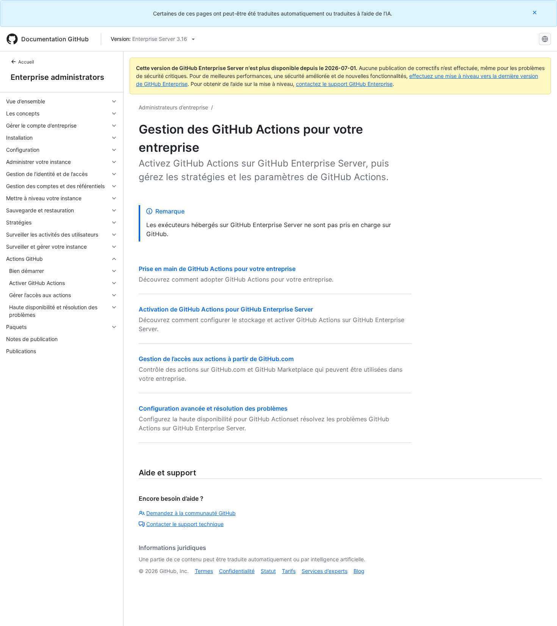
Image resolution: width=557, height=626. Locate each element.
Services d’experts (324, 571)
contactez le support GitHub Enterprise (344, 84)
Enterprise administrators (57, 77)
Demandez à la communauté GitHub (191, 513)
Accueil (26, 62)
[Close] (535, 12)
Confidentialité (237, 571)
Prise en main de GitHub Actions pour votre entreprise (217, 269)
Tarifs (289, 571)
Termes (204, 571)
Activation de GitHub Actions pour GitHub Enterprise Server (226, 309)
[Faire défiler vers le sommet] (540, 609)
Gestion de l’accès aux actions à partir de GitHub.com (216, 359)
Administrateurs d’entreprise (173, 107)
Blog (359, 571)
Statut (268, 571)
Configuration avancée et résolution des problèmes (213, 408)
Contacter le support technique (185, 524)
